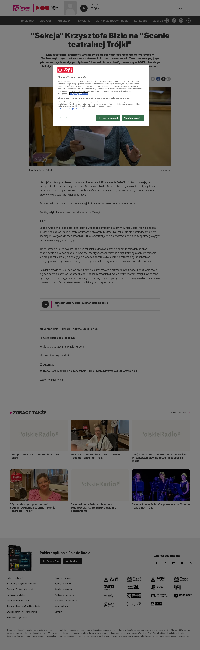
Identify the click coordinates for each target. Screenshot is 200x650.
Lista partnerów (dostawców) (71, 109)
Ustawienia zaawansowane (70, 118)
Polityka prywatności (79, 94)
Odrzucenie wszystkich (107, 118)
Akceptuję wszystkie (133, 118)
